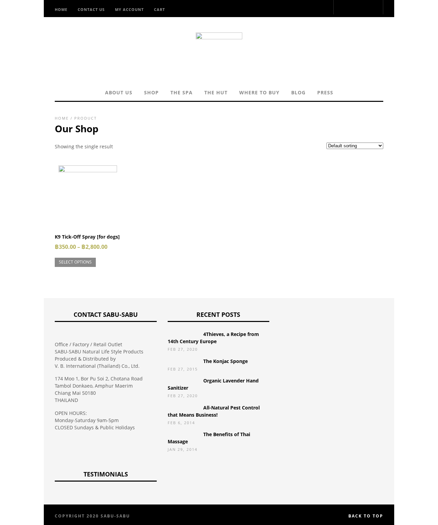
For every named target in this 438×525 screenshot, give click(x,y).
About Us (118, 92)
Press (325, 92)
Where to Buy (259, 92)
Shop (151, 92)
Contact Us (91, 9)
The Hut (216, 92)
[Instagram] (324, 8)
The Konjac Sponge (225, 361)
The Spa (181, 92)
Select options (75, 262)
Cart (159, 9)
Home (61, 9)
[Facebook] (329, 8)
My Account (129, 9)
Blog (298, 92)
